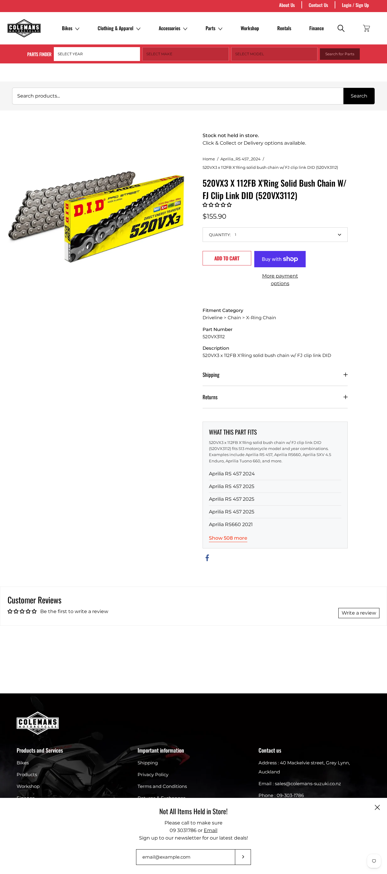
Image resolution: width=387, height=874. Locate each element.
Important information (161, 750)
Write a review (359, 613)
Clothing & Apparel (115, 28)
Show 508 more (228, 538)
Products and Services (40, 750)
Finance (316, 28)
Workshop (250, 28)
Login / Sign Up (355, 5)
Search (359, 96)
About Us (287, 5)
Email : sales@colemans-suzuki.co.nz (300, 783)
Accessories (169, 28)
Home (209, 158)
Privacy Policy (153, 774)
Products (27, 774)
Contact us (270, 750)
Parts (210, 28)
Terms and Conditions (162, 786)
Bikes (67, 28)
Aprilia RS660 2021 (231, 524)
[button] (217, 205)
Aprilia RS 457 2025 (231, 486)
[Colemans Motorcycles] (24, 28)
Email (210, 830)
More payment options (280, 279)
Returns (210, 397)
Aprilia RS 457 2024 (232, 474)
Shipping (211, 374)
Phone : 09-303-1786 (281, 795)
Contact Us (318, 5)
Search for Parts (339, 54)
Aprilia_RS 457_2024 (240, 158)
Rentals (284, 28)
